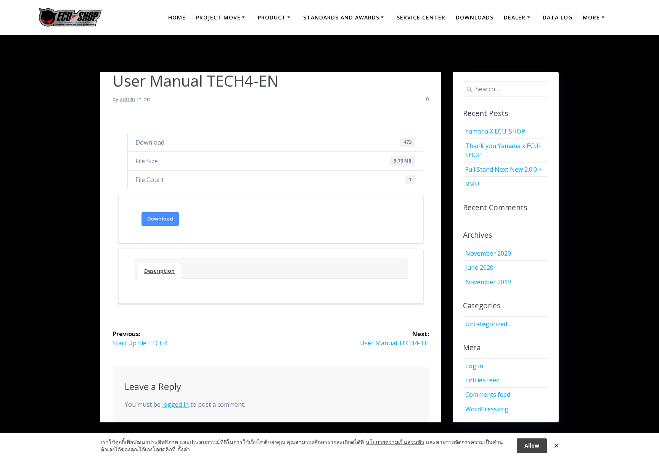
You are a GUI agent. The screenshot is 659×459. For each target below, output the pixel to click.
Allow (531, 445)
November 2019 (488, 282)
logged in (175, 404)
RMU (472, 184)
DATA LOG (557, 17)
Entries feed (482, 380)
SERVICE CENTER (421, 17)
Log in (474, 366)
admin (127, 99)
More (591, 17)
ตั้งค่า (183, 449)
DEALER (515, 17)
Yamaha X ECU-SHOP (495, 131)
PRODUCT (272, 17)
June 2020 (479, 267)
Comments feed (487, 394)
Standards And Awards (341, 17)
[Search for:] (506, 89)
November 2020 (488, 253)
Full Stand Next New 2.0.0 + (503, 169)
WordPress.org (486, 409)
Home (177, 17)
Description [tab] (159, 270)
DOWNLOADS (474, 17)
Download (160, 218)
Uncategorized (486, 324)
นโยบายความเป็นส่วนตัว (395, 442)
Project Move (218, 17)
